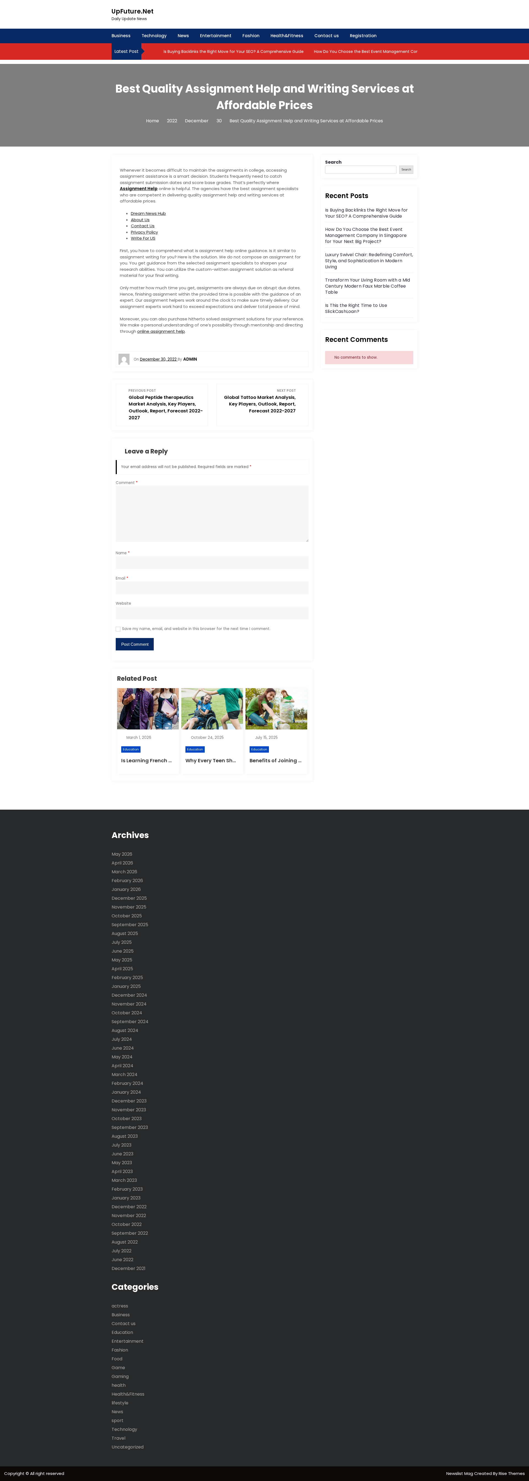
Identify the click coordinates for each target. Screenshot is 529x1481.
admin (190, 359)
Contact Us (143, 226)
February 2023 (127, 1189)
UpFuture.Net (132, 11)
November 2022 (129, 1215)
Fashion (251, 36)
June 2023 (122, 1154)
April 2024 (122, 1066)
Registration (363, 36)
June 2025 (123, 951)
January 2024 (126, 1092)
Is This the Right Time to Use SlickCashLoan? (356, 308)
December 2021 (128, 1268)
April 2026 (122, 863)
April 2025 (122, 969)
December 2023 (129, 1101)
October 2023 (127, 1118)
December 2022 (129, 1207)
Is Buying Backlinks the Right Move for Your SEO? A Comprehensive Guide (233, 51)
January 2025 (126, 986)
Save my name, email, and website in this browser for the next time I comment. (196, 628)
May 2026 (122, 854)
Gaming (120, 1376)
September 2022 (130, 1233)
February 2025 (127, 977)
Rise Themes (512, 1473)
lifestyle (120, 1403)
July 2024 (122, 1039)
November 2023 (129, 1110)
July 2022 (121, 1251)
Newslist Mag (460, 1473)
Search (333, 162)
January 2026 (126, 889)
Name (123, 553)
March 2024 (124, 1074)
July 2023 (121, 1145)
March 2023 (124, 1180)
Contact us (326, 36)
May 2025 (122, 960)
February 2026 (127, 880)
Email (122, 578)
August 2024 (125, 1030)
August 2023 (125, 1136)
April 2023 (122, 1171)
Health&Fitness (287, 36)
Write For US (143, 238)
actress (120, 1306)
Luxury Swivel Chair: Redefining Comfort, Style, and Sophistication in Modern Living (369, 261)
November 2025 (129, 907)
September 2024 (130, 1021)
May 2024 (122, 1057)
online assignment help (161, 331)
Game (118, 1367)
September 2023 (130, 1127)
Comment (127, 482)
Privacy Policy (144, 232)
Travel (118, 1438)
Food (117, 1359)
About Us (140, 220)
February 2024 (127, 1083)
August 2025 (125, 933)
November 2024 (129, 1004)
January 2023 (126, 1198)
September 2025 (130, 924)
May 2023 (122, 1163)
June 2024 (123, 1048)
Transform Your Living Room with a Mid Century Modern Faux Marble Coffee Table (367, 286)
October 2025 (127, 916)
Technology (154, 36)
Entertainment (215, 36)
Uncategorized (128, 1447)
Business (121, 36)
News (183, 36)
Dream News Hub (148, 213)
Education (131, 749)
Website (123, 603)
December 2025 (129, 898)
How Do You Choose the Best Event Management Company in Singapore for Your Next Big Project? (408, 51)
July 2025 (122, 942)
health (119, 1385)
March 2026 (124, 872)
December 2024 (129, 995)
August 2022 (125, 1242)
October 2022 (127, 1224)
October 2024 (127, 1013)
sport (117, 1420)
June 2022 (122, 1259)
